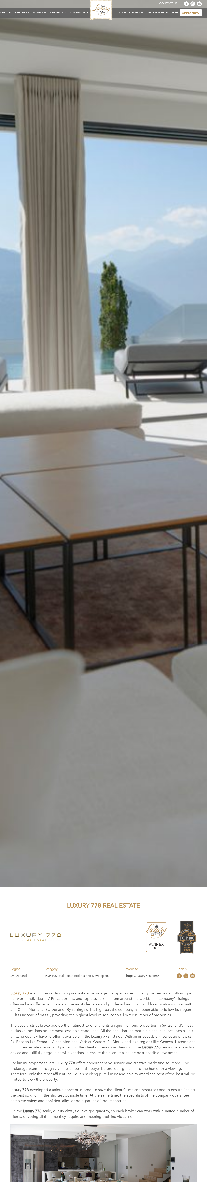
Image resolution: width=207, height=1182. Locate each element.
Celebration (58, 12)
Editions (134, 12)
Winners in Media (157, 12)
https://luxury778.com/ (142, 976)
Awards (20, 12)
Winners (37, 12)
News (175, 12)
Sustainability (78, 12)
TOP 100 (121, 12)
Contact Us (168, 3)
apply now (190, 12)
